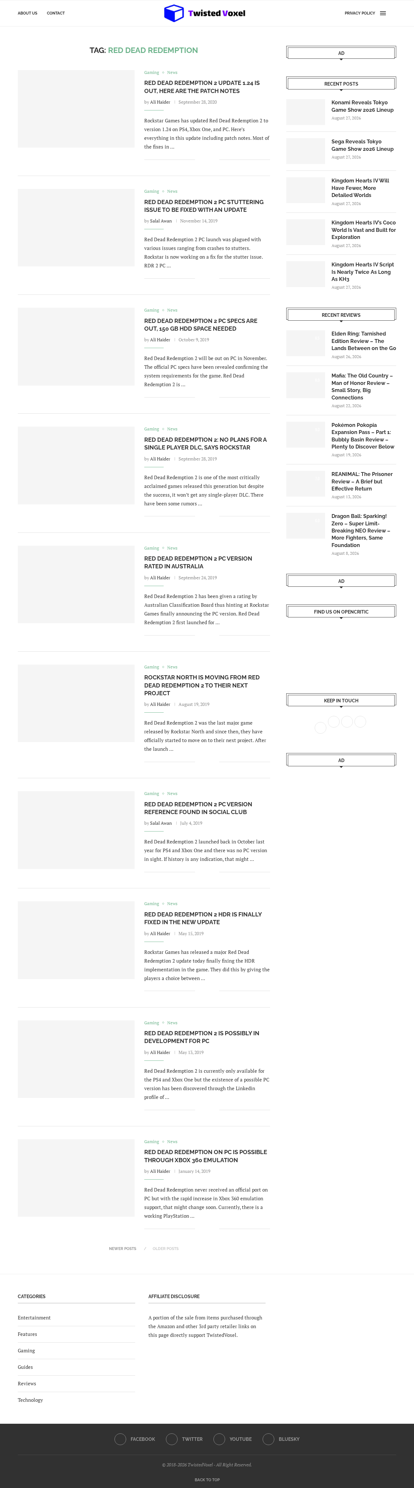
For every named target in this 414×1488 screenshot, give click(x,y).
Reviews (27, 1383)
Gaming (26, 1350)
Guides (25, 1367)
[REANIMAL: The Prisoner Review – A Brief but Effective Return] (305, 484)
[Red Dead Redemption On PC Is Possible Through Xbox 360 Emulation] (76, 1178)
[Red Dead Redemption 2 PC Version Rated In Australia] (76, 584)
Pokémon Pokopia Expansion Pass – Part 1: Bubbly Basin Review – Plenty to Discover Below (363, 436)
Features (27, 1334)
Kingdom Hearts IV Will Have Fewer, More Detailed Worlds (360, 188)
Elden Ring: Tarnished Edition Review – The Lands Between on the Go (364, 341)
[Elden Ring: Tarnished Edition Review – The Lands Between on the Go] (305, 343)
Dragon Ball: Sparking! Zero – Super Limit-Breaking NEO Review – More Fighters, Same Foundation (361, 530)
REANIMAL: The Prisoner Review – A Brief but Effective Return (362, 481)
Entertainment (34, 1317)
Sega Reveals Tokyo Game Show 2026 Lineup (363, 145)
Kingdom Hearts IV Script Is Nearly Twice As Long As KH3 (363, 272)
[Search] (393, 13)
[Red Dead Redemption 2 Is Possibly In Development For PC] (76, 1059)
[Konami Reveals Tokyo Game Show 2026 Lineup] (305, 112)
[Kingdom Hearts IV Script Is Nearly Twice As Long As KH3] (305, 274)
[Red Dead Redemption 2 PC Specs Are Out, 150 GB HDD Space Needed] (76, 346)
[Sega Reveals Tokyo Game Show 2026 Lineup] (305, 151)
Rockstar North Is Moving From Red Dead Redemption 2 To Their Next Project (202, 685)
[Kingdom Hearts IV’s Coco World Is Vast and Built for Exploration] (305, 232)
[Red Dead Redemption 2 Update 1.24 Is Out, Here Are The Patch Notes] (76, 109)
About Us (27, 13)
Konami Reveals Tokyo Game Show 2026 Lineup (363, 106)
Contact (56, 13)
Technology (30, 1400)
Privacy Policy (360, 13)
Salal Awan (161, 221)
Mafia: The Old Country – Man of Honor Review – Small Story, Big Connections (362, 386)
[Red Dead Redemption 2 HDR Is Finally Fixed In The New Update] (76, 940)
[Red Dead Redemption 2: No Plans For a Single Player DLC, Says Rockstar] (76, 465)
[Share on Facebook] (204, 160)
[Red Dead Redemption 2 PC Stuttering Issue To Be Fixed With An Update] (76, 227)
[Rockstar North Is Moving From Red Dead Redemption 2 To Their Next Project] (76, 703)
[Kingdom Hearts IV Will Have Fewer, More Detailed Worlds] (305, 190)
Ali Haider (160, 102)
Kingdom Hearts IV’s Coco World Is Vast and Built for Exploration (364, 230)
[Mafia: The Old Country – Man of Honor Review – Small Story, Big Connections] (305, 385)
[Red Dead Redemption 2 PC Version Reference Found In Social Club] (76, 830)
